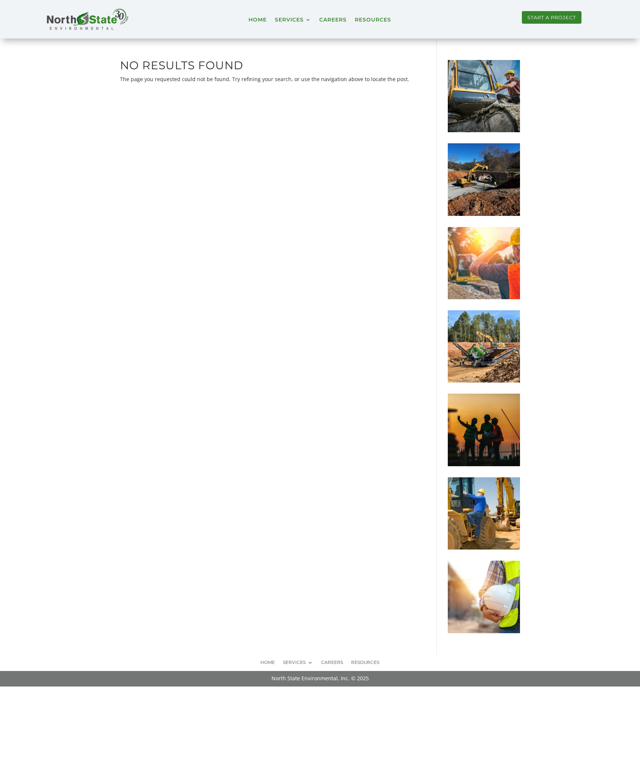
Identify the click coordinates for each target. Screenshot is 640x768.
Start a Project (551, 17)
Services (289, 19)
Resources (373, 19)
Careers (333, 19)
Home (258, 19)
